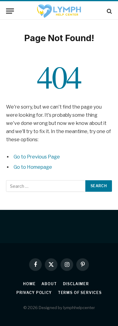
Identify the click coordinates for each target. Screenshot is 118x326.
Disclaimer (76, 284)
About (49, 284)
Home (29, 284)
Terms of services (80, 292)
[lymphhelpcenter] (59, 11)
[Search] (109, 11)
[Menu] (10, 11)
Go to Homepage (33, 167)
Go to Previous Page (37, 157)
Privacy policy (34, 292)
